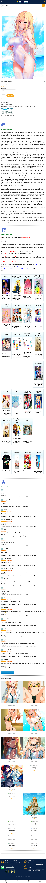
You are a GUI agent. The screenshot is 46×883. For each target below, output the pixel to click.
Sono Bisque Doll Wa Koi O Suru (30, 106)
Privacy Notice (27, 876)
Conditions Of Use (20, 876)
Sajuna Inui (34, 767)
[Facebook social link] (4, 115)
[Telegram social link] (13, 115)
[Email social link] (7, 115)
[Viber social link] (15, 115)
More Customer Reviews (8, 672)
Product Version (4, 88)
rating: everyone (20, 106)
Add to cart (10, 95)
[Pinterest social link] (9, 115)
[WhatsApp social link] (11, 115)
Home (2, 81)
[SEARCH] (43, 5)
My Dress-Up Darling (8, 81)
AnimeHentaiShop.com (21, 877)
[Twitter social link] (5, 115)
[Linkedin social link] (10, 115)
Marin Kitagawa (6, 106)
